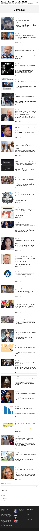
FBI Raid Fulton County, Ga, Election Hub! (24, 319)
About (28, 514)
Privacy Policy (29, 519)
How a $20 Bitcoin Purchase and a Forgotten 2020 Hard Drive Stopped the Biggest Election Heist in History (25, 471)
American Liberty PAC (5, 495)
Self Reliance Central (14, 2)
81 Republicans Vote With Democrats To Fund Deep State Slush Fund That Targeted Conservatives (24, 364)
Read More (18, 42)
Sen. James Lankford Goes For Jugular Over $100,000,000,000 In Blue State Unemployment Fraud (25, 258)
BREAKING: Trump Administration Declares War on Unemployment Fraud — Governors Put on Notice (25, 129)
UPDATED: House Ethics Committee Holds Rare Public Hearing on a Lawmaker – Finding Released (25, 242)
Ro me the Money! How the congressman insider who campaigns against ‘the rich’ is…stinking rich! (25, 67)
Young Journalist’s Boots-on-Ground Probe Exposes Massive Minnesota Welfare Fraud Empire (24, 440)
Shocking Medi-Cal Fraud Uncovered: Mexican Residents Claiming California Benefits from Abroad (25, 50)
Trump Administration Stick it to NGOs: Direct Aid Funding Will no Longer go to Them (25, 226)
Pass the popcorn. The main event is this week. (24, 35)
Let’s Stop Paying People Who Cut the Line (21, 510)
